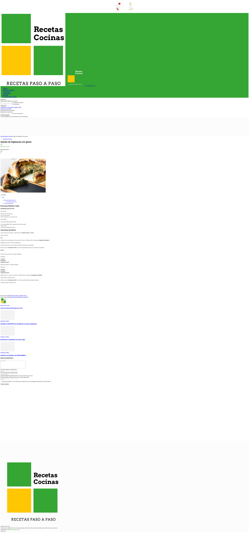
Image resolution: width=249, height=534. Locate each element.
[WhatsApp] (17, 155)
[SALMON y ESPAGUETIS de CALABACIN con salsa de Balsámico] (8, 319)
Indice (5, 88)
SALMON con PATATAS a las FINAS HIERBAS (13, 355)
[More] (21, 154)
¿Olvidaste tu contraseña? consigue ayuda (11, 107)
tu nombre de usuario (18, 102)
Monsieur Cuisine (8, 90)
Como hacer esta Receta (8, 203)
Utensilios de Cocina (9, 97)
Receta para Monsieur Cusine (9, 200)
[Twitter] (7, 155)
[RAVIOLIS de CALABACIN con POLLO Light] (8, 335)
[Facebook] (3, 155)
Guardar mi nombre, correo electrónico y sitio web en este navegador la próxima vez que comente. (26, 381)
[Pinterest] (12, 155)
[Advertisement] (124, 126)
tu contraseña (16, 104)
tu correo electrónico (18, 113)
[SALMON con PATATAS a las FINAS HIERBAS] (8, 351)
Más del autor (18, 308)
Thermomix (7, 92)
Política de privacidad (6, 108)
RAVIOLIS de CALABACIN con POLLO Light (13, 339)
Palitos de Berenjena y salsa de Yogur (17, 295)
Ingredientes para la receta (11, 201)
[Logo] (33, 85)
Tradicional (6, 93)
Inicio (2, 136)
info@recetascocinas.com (13, 529)
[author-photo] (4, 303)
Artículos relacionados (7, 308)
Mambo (5, 95)
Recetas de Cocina (5, 146)
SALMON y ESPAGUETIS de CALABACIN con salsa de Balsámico (19, 324)
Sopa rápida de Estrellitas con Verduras (18, 297)
